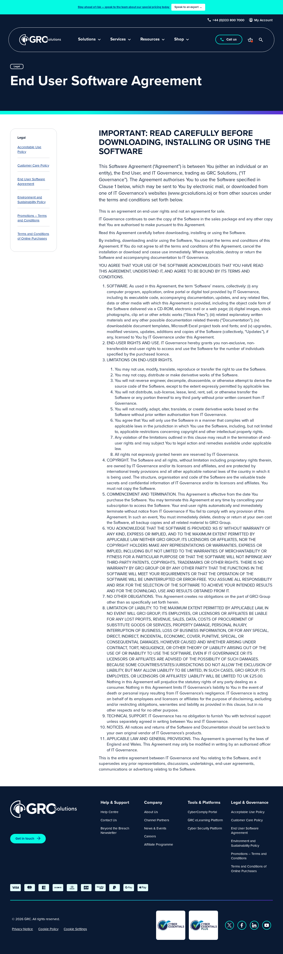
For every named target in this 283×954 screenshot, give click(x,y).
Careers (150, 836)
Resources (150, 39)
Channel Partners (156, 820)
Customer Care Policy (33, 165)
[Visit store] (250, 39)
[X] (229, 925)
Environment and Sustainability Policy (31, 199)
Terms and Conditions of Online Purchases (33, 236)
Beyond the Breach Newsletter (115, 830)
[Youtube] (266, 925)
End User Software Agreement (31, 181)
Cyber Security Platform (205, 828)
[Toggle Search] (261, 39)
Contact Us (109, 820)
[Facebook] (241, 925)
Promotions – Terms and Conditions (32, 218)
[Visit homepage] (40, 39)
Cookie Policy (48, 929)
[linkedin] (254, 925)
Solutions (87, 39)
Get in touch (24, 838)
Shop (179, 39)
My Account (263, 20)
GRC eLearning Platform (205, 820)
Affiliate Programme (158, 844)
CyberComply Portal (202, 812)
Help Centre (110, 812)
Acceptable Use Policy (29, 149)
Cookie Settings (75, 929)
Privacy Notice (22, 929)
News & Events (155, 828)
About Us (151, 812)
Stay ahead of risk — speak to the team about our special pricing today (140, 7)
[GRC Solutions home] (52, 809)
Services (118, 39)
